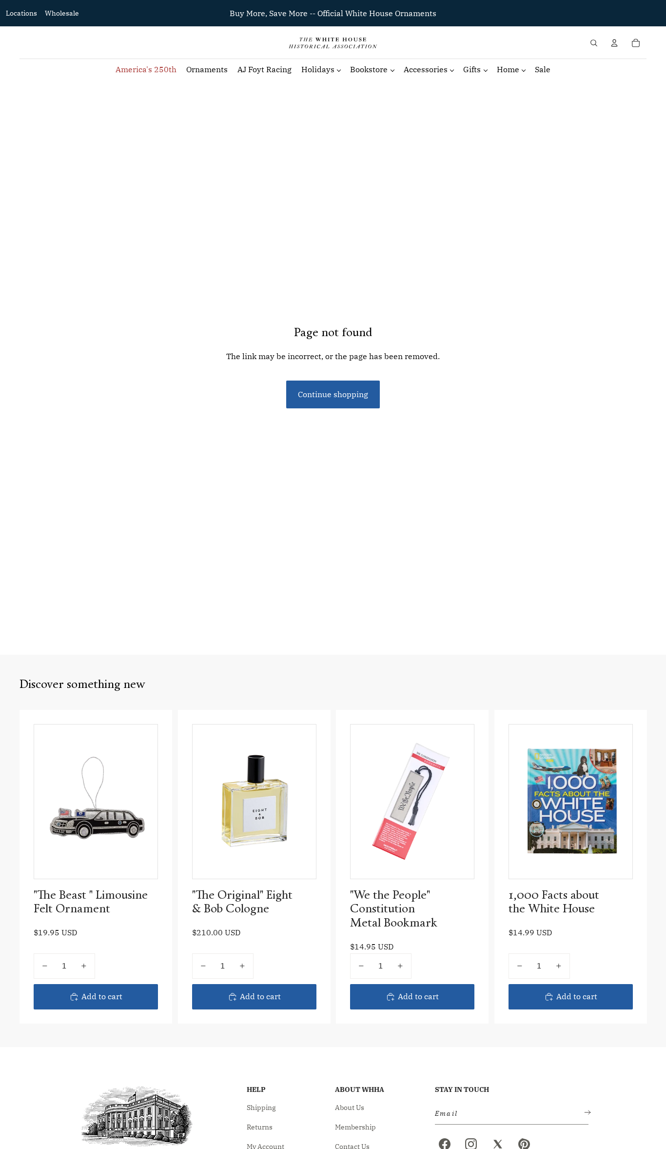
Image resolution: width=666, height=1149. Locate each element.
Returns (260, 1127)
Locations (21, 13)
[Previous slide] (207, 801)
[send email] (585, 1114)
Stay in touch (462, 1089)
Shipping (261, 1107)
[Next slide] (300, 801)
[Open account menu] (614, 43)
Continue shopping (333, 394)
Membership (355, 1127)
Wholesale (62, 13)
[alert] (509, 1114)
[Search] (594, 43)
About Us (349, 1107)
